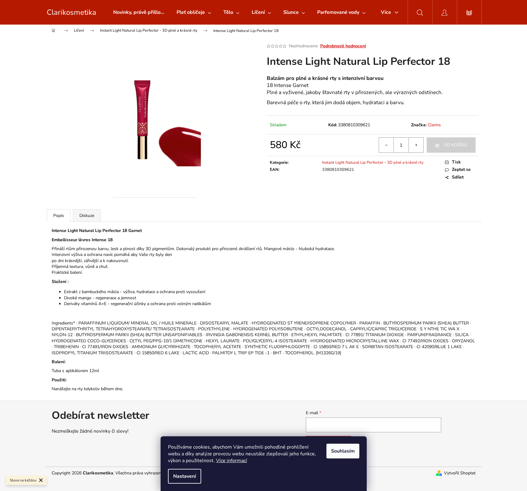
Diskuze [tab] (86, 215)
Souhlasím (343, 451)
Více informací (231, 460)
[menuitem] (138, 12)
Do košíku (455, 145)
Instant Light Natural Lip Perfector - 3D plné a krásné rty (373, 162)
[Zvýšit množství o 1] (416, 145)
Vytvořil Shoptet (460, 473)
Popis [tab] (58, 215)
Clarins (434, 125)
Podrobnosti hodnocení (343, 46)
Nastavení (184, 476)
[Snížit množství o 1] (386, 145)
